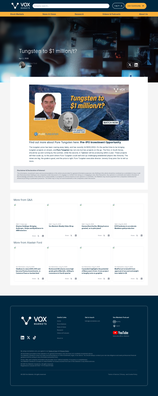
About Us (143, 14)
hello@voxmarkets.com (92, 321)
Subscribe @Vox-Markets (121, 336)
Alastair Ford (32, 63)
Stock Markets (17, 14)
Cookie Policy (132, 374)
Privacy (122, 374)
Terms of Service (113, 374)
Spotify (118, 321)
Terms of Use (52, 351)
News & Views (49, 14)
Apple (118, 326)
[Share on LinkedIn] (136, 65)
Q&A (29, 66)
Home (59, 321)
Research (79, 14)
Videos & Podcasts (111, 14)
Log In (117, 6)
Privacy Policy (64, 351)
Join (134, 6)
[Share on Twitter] (130, 65)
